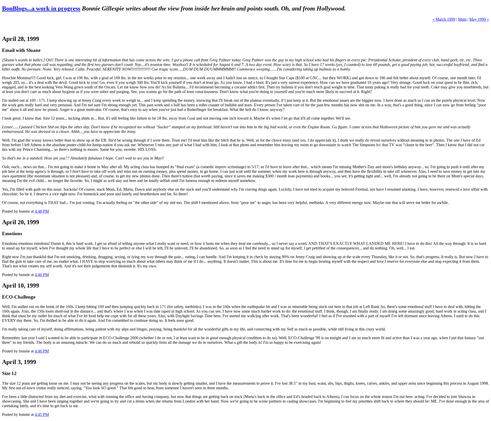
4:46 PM (42, 274)
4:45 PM (42, 414)
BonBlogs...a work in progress (41, 8)
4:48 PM (42, 211)
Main (462, 19)
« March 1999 (443, 19)
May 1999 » (479, 19)
